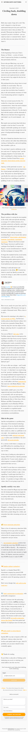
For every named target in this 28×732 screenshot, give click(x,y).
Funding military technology (11, 566)
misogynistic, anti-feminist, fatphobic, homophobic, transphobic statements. (13, 239)
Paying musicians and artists (11, 524)
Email (4, 673)
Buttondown (11, 728)
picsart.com (14, 209)
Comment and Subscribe (14, 714)
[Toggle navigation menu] (26, 2)
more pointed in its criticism (16, 386)
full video (16, 334)
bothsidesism (22, 381)
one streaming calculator (11, 543)
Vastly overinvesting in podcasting (13, 593)
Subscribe (14, 680)
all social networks (13, 440)
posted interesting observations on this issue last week (13, 160)
